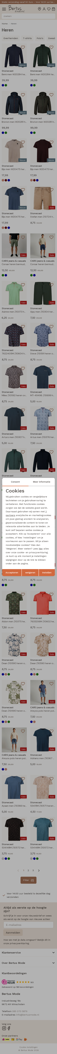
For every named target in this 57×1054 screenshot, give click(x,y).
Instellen (46, 572)
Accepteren (12, 572)
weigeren (30, 572)
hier (41, 548)
